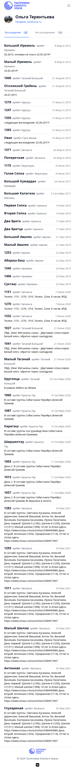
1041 (7, 343)
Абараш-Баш (14, 260)
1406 (7, 276)
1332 (7, 316)
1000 (7, 78)
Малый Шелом (16, 628)
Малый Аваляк (16, 244)
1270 (7, 304)
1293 (7, 548)
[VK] (37, 765)
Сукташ (10, 284)
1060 (7, 395)
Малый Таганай (17, 359)
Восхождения (16, 32)
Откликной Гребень (20, 86)
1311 (7, 588)
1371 (7, 150)
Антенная (12, 668)
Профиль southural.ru (28, 21)
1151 (7, 292)
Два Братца (13, 229)
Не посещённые (48, 32)
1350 (7, 118)
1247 (7, 110)
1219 (7, 102)
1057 (7, 492)
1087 (7, 410)
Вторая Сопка (15, 213)
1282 (7, 508)
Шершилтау (14, 442)
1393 (7, 130)
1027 (7, 328)
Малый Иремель (18, 62)
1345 (7, 268)
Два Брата (12, 221)
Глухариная (13, 708)
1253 (7, 252)
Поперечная (14, 157)
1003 (7, 461)
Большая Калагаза (19, 193)
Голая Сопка (14, 173)
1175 (7, 165)
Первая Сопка (15, 205)
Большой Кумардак (20, 181)
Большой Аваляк (18, 237)
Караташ (11, 426)
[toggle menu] (69, 5)
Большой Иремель (19, 45)
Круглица (12, 379)
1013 (7, 477)
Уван (8, 138)
